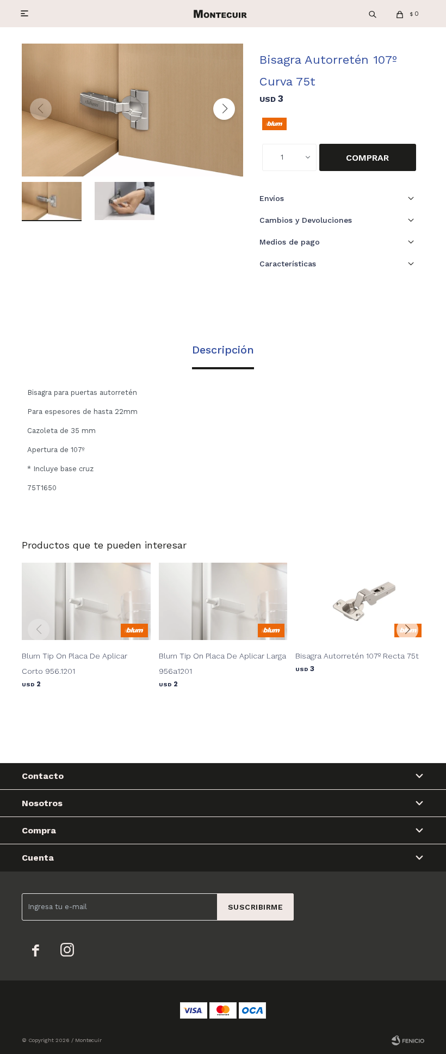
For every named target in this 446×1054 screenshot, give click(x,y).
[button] (372, 13)
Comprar (367, 158)
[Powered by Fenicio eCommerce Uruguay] (408, 1040)
